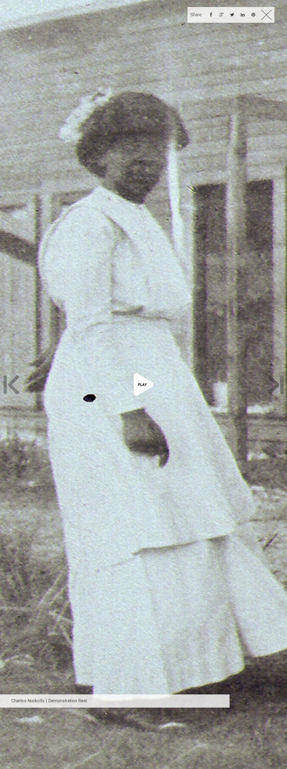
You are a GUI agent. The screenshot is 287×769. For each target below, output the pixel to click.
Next (276, 385)
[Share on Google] (221, 15)
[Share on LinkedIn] (242, 15)
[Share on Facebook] (211, 15)
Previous (11, 385)
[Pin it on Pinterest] (253, 15)
